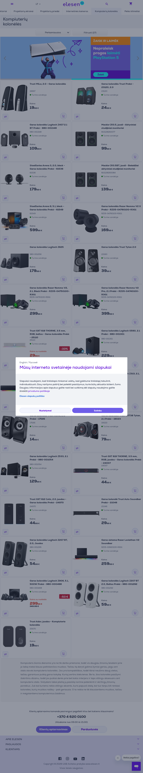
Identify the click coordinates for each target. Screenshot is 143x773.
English (23, 362)
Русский (33, 362)
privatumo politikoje (39, 390)
